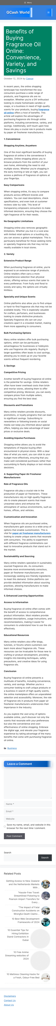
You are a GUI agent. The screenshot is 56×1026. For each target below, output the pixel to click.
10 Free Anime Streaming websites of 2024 (17, 955)
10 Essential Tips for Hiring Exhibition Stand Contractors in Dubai (18, 935)
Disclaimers (10, 996)
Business (12, 748)
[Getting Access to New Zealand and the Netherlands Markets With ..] (46, 884)
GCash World (18, 12)
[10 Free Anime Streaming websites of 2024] (40, 961)
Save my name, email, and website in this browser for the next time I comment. (28, 826)
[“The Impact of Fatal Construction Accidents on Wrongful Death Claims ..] (46, 910)
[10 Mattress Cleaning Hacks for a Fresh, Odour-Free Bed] (46, 977)
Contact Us (10, 1000)
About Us (9, 1005)
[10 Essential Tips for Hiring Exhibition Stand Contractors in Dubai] (40, 939)
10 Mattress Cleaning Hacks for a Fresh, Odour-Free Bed (23, 976)
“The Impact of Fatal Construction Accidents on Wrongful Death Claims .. (25, 910)
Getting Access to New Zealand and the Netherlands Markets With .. (22, 884)
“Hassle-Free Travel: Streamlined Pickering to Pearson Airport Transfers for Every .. (24, 897)
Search (7, 852)
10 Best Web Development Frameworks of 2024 (25, 920)
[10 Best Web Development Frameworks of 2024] (46, 922)
